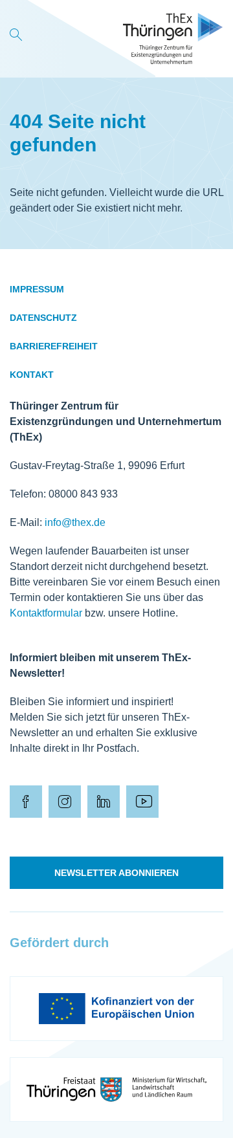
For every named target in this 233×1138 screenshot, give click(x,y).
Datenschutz (43, 317)
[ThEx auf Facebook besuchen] (26, 801)
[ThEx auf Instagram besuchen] (65, 801)
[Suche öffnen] (16, 38)
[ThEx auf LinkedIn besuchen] (103, 801)
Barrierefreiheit (54, 346)
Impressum (37, 289)
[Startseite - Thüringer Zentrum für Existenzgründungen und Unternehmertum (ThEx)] (173, 38)
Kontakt (32, 374)
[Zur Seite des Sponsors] (116, 1008)
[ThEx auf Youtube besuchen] (142, 801)
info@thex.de (75, 522)
